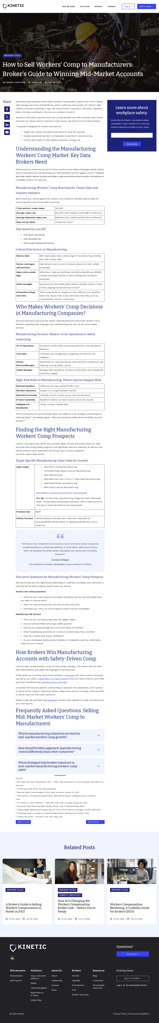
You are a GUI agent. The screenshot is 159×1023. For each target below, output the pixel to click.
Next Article (93, 822)
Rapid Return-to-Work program (54, 679)
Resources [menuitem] (98, 970)
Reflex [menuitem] (34, 983)
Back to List (23, 822)
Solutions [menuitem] (36, 970)
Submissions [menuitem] (78, 985)
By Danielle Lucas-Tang (14, 82)
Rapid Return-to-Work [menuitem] (37, 994)
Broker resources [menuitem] (80, 994)
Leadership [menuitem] (56, 980)
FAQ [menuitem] (74, 990)
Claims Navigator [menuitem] (39, 988)
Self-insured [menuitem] (16, 980)
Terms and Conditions (138, 1014)
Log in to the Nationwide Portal (131, 985)
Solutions (85, 6)
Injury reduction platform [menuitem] (38, 977)
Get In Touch (145, 6)
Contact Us (132, 954)
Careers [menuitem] (55, 985)
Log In (127, 6)
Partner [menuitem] (75, 976)
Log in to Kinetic (131, 978)
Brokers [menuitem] (76, 970)
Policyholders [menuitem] (16, 976)
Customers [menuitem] (98, 980)
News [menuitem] (54, 990)
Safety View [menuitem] (36, 1000)
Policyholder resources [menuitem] (99, 986)
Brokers (98, 6)
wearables (70, 675)
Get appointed (50, 700)
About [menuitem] (54, 976)
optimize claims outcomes (54, 682)
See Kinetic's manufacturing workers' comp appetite (61, 493)
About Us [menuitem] (56, 970)
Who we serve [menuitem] (17, 970)
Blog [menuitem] (95, 976)
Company (111, 6)
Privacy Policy (119, 1014)
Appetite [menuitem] (76, 980)
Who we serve (68, 6)
